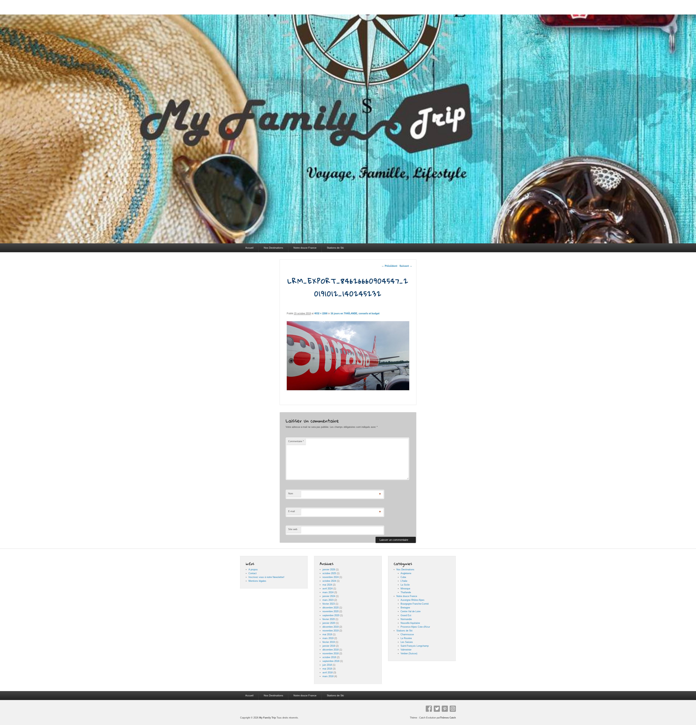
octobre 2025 (329, 573)
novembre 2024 (330, 577)
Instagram (453, 709)
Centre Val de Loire (410, 611)
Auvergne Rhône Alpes (412, 600)
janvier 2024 (328, 596)
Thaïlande (406, 592)
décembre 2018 (330, 649)
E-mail (291, 511)
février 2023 (328, 603)
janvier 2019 (328, 645)
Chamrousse (407, 634)
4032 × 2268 (320, 313)
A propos (253, 569)
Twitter (437, 709)
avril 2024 (327, 588)
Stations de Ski (335, 247)
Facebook (429, 709)
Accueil (249, 247)
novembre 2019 (330, 630)
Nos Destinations (273, 247)
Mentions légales (257, 581)
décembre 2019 (330, 626)
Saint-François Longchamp (415, 645)
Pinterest (445, 709)
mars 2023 (328, 600)
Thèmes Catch (448, 717)
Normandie (406, 619)
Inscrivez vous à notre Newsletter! (266, 577)
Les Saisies (407, 642)
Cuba (403, 577)
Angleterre (406, 573)
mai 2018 (327, 668)
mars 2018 (328, 676)
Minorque (405, 588)
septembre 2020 (330, 615)
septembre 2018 (330, 661)
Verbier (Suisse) (409, 653)
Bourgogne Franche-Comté (415, 603)
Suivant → (405, 265)
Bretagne (405, 607)
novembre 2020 (330, 611)
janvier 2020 (328, 623)
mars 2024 (328, 592)
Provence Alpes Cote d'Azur (415, 626)
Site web (292, 529)
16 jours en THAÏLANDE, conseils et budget (355, 313)
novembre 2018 (330, 653)
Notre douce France (304, 247)
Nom (290, 493)
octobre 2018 (329, 657)
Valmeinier (406, 649)
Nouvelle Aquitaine (410, 623)
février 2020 (328, 619)
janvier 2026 (328, 569)
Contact (252, 573)
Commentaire (296, 441)
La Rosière (406, 638)
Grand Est (406, 615)
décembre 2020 (330, 607)
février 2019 (328, 642)
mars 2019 (328, 638)
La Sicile (405, 584)
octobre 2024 (329, 581)
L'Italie (404, 581)
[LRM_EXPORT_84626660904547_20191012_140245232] (348, 389)
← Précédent (389, 265)
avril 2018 (327, 672)
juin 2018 (327, 665)
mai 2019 (327, 634)
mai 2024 (327, 584)
